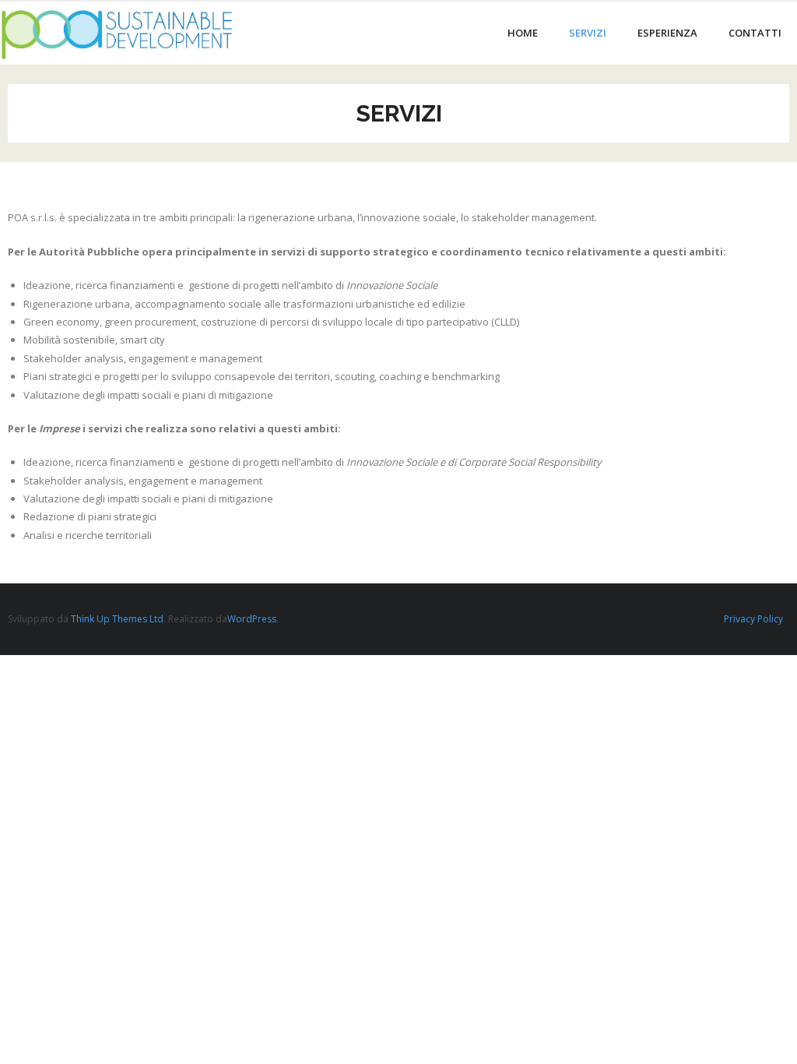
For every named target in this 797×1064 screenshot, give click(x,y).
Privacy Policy (753, 618)
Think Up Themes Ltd (117, 618)
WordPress (251, 618)
